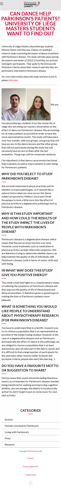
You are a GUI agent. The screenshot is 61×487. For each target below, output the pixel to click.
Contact (30, 458)
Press (8, 438)
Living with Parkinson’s (17, 432)
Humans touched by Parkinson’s (22, 425)
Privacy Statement (30, 466)
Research (10, 444)
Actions (9, 419)
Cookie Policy (30, 475)
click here (13, 80)
